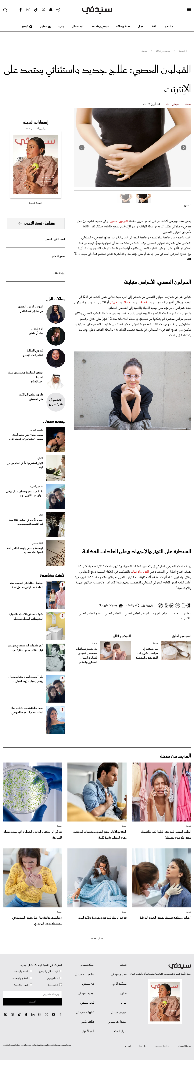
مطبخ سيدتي (119, 974)
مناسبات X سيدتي (84, 974)
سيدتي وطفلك (100, 26)
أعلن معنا (142, 1046)
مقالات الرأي (55, 299)
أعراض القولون (160, 613)
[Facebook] (20, 10)
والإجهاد (137, 572)
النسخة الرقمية (35, 203)
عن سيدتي (88, 984)
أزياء (41, 515)
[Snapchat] (51, 10)
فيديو (24, 26)
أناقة (154, 26)
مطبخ (43, 26)
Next (81, 147)
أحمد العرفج (37, 381)
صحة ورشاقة (123, 26)
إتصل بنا (128, 1046)
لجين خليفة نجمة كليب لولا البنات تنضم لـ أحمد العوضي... (26, 710)
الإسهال (114, 302)
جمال (141, 26)
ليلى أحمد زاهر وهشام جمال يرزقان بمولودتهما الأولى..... (26, 679)
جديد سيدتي (54, 421)
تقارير (124, 1003)
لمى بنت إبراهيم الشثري (31, 311)
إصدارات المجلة (35, 122)
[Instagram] (28, 10)
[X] (43, 10)
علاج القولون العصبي (90, 613)
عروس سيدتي (119, 1012)
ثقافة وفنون (37, 543)
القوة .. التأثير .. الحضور (55, 239)
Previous (183, 147)
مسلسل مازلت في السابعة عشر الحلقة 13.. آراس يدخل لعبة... (26, 585)
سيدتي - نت (172, 104)
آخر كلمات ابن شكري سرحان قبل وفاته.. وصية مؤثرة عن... (25, 648)
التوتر (145, 572)
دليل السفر (120, 1031)
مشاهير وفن (52, 978)
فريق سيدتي (87, 1003)
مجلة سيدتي (87, 965)
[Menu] (189, 10)
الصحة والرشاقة (21, 972)
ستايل (123, 993)
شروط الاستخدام (184, 1046)
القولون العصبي (119, 221)
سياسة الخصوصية (162, 1046)
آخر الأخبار (88, 1031)
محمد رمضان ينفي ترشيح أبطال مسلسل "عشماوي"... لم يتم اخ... (26, 437)
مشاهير (169, 26)
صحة (188, 104)
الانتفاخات (143, 302)
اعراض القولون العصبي (136, 613)
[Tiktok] (36, 10)
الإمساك (127, 302)
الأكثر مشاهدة (52, 575)
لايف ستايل (78, 26)
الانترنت (185, 618)
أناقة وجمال (52, 985)
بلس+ (61, 26)
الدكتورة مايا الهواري (33, 355)
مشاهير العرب (36, 430)
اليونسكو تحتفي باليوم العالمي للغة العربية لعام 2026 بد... (25, 550)
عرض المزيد (97, 938)
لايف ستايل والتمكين (48, 972)
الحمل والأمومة (21, 985)
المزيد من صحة (175, 756)
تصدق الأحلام (58, 257)
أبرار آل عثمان (36, 333)
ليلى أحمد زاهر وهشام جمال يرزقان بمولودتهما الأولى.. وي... (24, 494)
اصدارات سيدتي (117, 1022)
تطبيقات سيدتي (85, 1012)
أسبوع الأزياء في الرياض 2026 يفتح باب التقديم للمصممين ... (26, 522)
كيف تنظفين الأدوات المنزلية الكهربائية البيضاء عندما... (26, 616)
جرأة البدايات (59, 274)
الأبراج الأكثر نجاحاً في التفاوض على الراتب (25, 465)
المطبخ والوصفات (20, 978)
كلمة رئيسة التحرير (39, 223)
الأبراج (40, 458)
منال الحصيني (36, 399)
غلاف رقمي (87, 1022)
